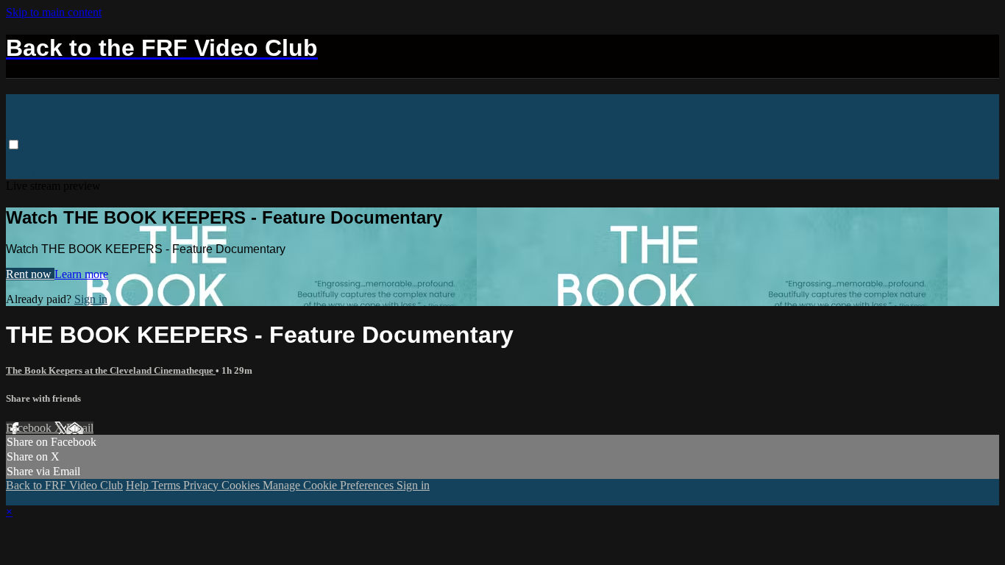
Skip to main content (54, 12)
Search (69, 158)
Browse (27, 158)
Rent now (30, 274)
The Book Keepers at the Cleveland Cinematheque (111, 370)
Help (139, 485)
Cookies (242, 485)
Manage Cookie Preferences (330, 485)
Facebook (30, 428)
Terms (167, 485)
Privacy (202, 485)
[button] (13, 144)
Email (79, 428)
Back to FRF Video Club (152, 158)
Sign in (237, 158)
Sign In (24, 172)
